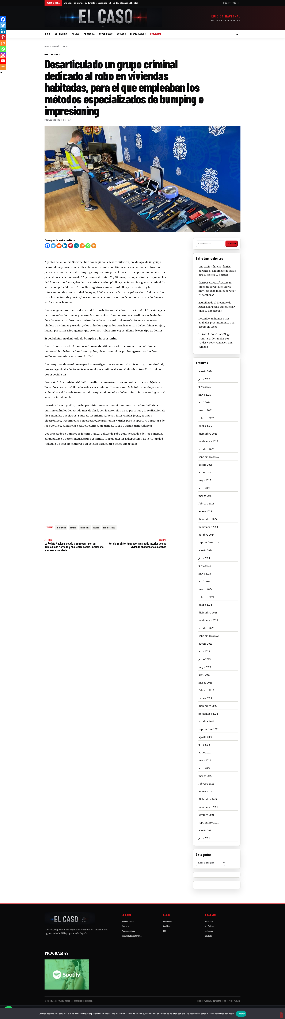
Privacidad (167, 921)
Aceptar (241, 1013)
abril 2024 (204, 581)
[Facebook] (47, 245)
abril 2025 (204, 488)
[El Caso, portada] (103, 17)
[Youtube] (3, 61)
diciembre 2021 (207, 799)
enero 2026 (205, 426)
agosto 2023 (205, 643)
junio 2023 (204, 659)
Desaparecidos (138, 33)
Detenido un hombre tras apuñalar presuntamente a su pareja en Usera (216, 323)
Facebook (209, 921)
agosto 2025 (205, 465)
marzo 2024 (205, 589)
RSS (164, 931)
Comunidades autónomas (132, 935)
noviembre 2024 (208, 527)
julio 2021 (204, 838)
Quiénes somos (128, 921)
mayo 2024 (204, 573)
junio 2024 (204, 566)
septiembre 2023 (208, 636)
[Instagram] (3, 55)
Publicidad (155, 33)
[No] (281, 1015)
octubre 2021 (206, 815)
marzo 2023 (205, 682)
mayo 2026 (204, 394)
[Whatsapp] (88, 245)
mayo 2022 (204, 760)
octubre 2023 (206, 628)
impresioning (85, 527)
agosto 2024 (205, 550)
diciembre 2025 (207, 433)
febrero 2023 (206, 690)
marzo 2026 (205, 410)
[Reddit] (59, 245)
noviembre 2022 (208, 714)
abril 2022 (204, 768)
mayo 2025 (204, 480)
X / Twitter (209, 926)
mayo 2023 (204, 667)
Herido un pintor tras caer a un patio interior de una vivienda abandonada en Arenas (137, 543)
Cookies (166, 926)
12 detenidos (61, 527)
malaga (96, 527)
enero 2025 (205, 511)
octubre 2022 (206, 721)
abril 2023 (204, 675)
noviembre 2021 (208, 807)
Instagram (209, 931)
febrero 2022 (206, 783)
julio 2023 (204, 651)
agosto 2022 (205, 737)
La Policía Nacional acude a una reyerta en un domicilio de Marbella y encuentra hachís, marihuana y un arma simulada (74, 545)
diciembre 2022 (207, 706)
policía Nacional (109, 527)
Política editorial (128, 931)
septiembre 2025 (208, 457)
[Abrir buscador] (236, 33)
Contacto (125, 926)
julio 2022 (204, 745)
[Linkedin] (64, 245)
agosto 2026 (205, 371)
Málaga (75, 33)
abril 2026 (204, 402)
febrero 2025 (206, 503)
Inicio (47, 33)
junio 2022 (204, 752)
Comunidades (106, 33)
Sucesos (121, 33)
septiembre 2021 (208, 822)
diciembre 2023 (207, 612)
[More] (93, 245)
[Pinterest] (70, 245)
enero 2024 (205, 605)
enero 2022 (205, 791)
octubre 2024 (206, 534)
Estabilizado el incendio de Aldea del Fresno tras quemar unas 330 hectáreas (216, 307)
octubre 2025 (206, 449)
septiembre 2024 (208, 542)
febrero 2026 (206, 418)
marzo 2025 (205, 496)
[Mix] (82, 245)
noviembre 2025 (208, 441)
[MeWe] (76, 245)
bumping (73, 527)
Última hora (61, 33)
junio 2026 (204, 387)
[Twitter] (53, 245)
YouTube (208, 935)
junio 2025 (204, 472)
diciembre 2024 (207, 519)
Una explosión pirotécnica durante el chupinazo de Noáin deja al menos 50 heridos (101, 2)
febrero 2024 (206, 597)
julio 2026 (204, 379)
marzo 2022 (205, 776)
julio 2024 (204, 558)
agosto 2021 (205, 830)
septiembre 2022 (208, 729)
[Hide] (1, 72)
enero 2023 (205, 698)
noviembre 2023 (208, 620)
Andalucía (89, 33)
